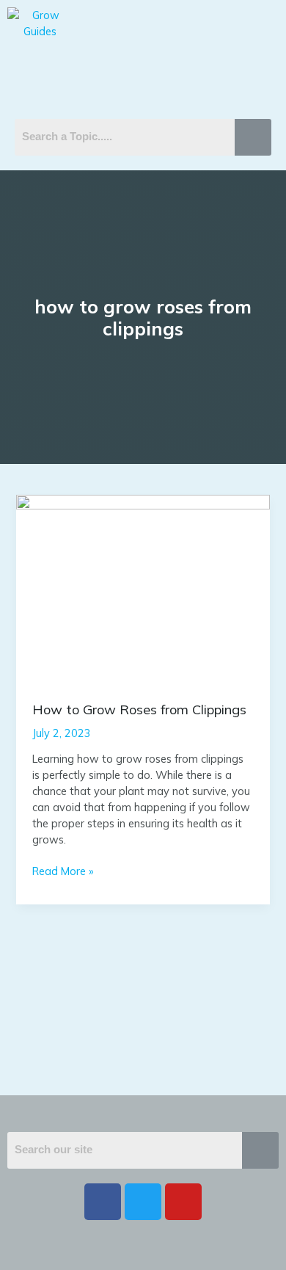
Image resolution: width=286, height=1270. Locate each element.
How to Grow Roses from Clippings (139, 709)
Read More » (62, 870)
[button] (143, 76)
